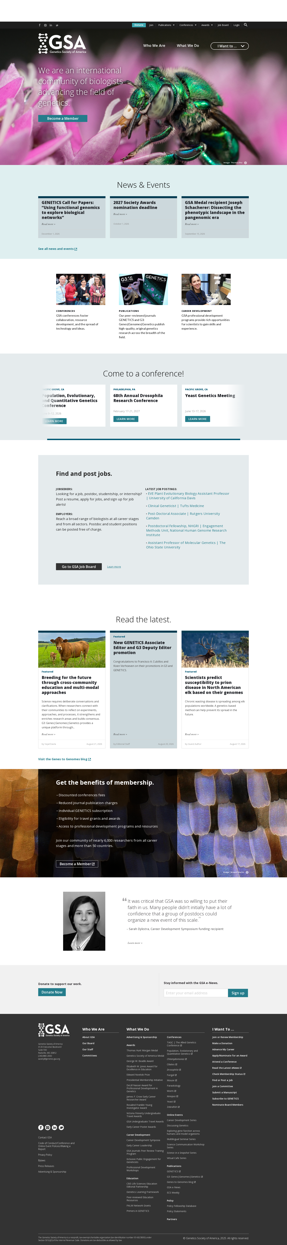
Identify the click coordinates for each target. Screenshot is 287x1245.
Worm (170, 1090)
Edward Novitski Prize (138, 1074)
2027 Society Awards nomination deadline (135, 205)
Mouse (170, 1080)
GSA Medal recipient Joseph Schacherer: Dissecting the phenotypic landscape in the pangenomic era (215, 210)
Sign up (238, 993)
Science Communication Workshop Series (185, 1146)
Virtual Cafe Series (176, 1158)
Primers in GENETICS (138, 1210)
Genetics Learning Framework (143, 1192)
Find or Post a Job (222, 1080)
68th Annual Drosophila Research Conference (138, 398)
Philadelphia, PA (124, 389)
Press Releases (46, 1166)
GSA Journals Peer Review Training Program (145, 1152)
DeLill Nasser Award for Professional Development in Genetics (142, 1088)
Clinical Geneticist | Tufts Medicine (176, 506)
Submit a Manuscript (224, 1092)
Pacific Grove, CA (53, 389)
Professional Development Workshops (141, 1169)
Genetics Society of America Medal (145, 1055)
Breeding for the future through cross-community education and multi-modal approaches (70, 685)
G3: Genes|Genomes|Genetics (183, 1176)
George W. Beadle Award (140, 1061)
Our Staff (87, 1049)
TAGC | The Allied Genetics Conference (181, 1044)
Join (151, 25)
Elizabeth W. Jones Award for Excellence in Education (142, 1068)
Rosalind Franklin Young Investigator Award (139, 1106)
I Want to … (227, 46)
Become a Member (63, 118)
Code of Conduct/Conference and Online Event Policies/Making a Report (56, 1146)
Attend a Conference (224, 1061)
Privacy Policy (45, 1154)
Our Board (88, 1043)
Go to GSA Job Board (79, 566)
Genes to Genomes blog (180, 1182)
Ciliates (171, 1064)
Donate (139, 24)
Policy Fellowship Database (181, 1205)
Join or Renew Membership (227, 1037)
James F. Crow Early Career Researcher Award (141, 1098)
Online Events (175, 1114)
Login (236, 25)
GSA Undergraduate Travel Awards (145, 1121)
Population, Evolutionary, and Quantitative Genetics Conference (69, 400)
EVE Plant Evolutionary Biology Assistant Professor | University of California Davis (188, 495)
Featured (47, 671)
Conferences (186, 25)
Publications (164, 25)
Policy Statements (176, 1211)
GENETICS (172, 1171)
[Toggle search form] (245, 25)
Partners (172, 1219)
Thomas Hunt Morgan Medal (142, 1050)
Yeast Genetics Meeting (210, 395)
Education (132, 1178)
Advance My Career (223, 1049)
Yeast (170, 1101)
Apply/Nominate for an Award (229, 1055)
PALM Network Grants (139, 1205)
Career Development (197, 310)
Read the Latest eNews (225, 1067)
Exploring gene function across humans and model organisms (183, 1132)
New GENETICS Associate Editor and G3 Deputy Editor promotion (142, 647)
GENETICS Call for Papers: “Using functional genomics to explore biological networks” (71, 210)
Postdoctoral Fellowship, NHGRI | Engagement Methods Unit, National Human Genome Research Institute (186, 530)
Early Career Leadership (139, 1145)
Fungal (170, 1075)
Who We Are (154, 45)
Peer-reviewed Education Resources (140, 1199)
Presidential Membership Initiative (145, 1080)
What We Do (188, 45)
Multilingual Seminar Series (181, 1139)
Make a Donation (222, 1043)
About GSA (88, 1037)
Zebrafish (172, 1106)
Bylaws (41, 1160)
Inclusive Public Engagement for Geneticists (144, 1161)
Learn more (54, 421)
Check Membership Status (227, 1074)
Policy (170, 1200)
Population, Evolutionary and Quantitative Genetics (182, 1052)
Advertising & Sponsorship (52, 1171)
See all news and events (56, 249)
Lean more (114, 567)
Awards (205, 25)
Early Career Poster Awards (141, 1126)
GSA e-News (173, 1187)
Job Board (223, 25)
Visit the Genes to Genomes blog (63, 759)
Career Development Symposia (143, 1140)
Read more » (48, 224)
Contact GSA (45, 1137)
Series (181, 1152)
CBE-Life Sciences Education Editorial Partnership (142, 1185)
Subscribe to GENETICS (225, 1098)
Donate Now (52, 992)
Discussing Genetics (177, 1125)
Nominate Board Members (227, 1104)
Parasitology (173, 1085)
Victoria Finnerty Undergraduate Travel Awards (144, 1115)
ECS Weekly (173, 1192)
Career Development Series (181, 1120)
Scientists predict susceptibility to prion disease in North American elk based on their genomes (214, 685)
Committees (89, 1055)
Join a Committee (222, 1086)
